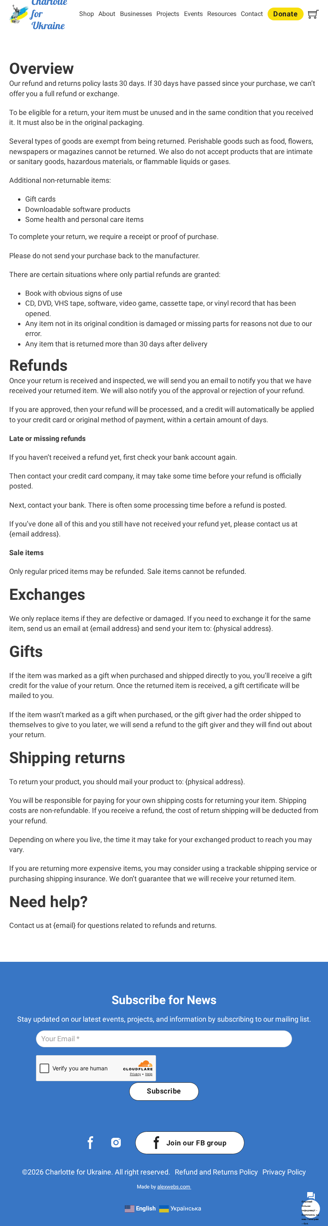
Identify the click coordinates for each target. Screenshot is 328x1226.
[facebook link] (90, 1142)
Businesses (136, 14)
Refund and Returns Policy (216, 1172)
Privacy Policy (284, 1172)
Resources (221, 14)
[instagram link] (116, 1142)
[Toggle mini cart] (313, 14)
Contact (252, 14)
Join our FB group (196, 1143)
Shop (86, 14)
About (106, 14)
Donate (285, 14)
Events (193, 14)
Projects (167, 14)
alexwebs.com (174, 1187)
